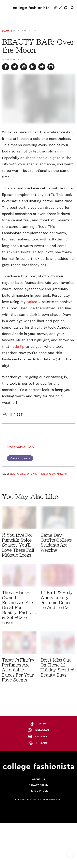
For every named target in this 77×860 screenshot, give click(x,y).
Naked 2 (33, 302)
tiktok (41, 723)
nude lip (17, 346)
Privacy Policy (38, 785)
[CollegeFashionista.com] (31, 8)
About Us (38, 779)
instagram (42, 730)
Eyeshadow (48, 474)
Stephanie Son (14, 59)
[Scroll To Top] (70, 853)
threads (42, 742)
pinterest (42, 736)
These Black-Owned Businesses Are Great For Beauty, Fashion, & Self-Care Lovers (19, 607)
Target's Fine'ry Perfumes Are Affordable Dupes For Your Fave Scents (18, 670)
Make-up (62, 474)
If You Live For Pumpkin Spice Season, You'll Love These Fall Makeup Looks (18, 545)
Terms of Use (38, 790)
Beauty (7, 30)
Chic (22, 474)
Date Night (33, 474)
